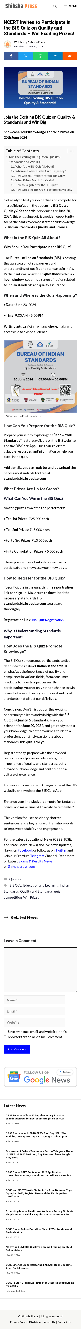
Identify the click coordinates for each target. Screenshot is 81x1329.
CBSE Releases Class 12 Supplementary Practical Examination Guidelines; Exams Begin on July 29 (35, 1117)
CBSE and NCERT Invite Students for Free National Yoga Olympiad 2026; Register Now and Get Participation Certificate (39, 1193)
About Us (49, 1322)
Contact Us (64, 1322)
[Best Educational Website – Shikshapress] (21, 6)
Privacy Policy (18, 1322)
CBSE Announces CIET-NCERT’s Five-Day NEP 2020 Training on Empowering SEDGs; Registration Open (36, 1135)
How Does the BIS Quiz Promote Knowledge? (43, 189)
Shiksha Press (36, 42)
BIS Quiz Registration (48, 620)
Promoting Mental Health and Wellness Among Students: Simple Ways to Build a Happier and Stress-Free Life (40, 1213)
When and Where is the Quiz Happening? (40, 171)
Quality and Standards (36, 891)
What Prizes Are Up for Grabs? (34, 180)
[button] (55, 6)
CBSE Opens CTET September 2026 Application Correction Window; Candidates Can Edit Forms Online (38, 1174)
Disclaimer (35, 1322)
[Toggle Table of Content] (69, 151)
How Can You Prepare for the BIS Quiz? (40, 175)
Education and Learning (40, 885)
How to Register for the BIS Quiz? (36, 185)
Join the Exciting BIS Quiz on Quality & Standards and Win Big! (35, 159)
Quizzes (15, 879)
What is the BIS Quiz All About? (34, 166)
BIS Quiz (15, 885)
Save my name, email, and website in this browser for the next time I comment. (37, 1034)
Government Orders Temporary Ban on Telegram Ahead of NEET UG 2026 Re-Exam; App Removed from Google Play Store (39, 1154)
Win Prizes (31, 897)
